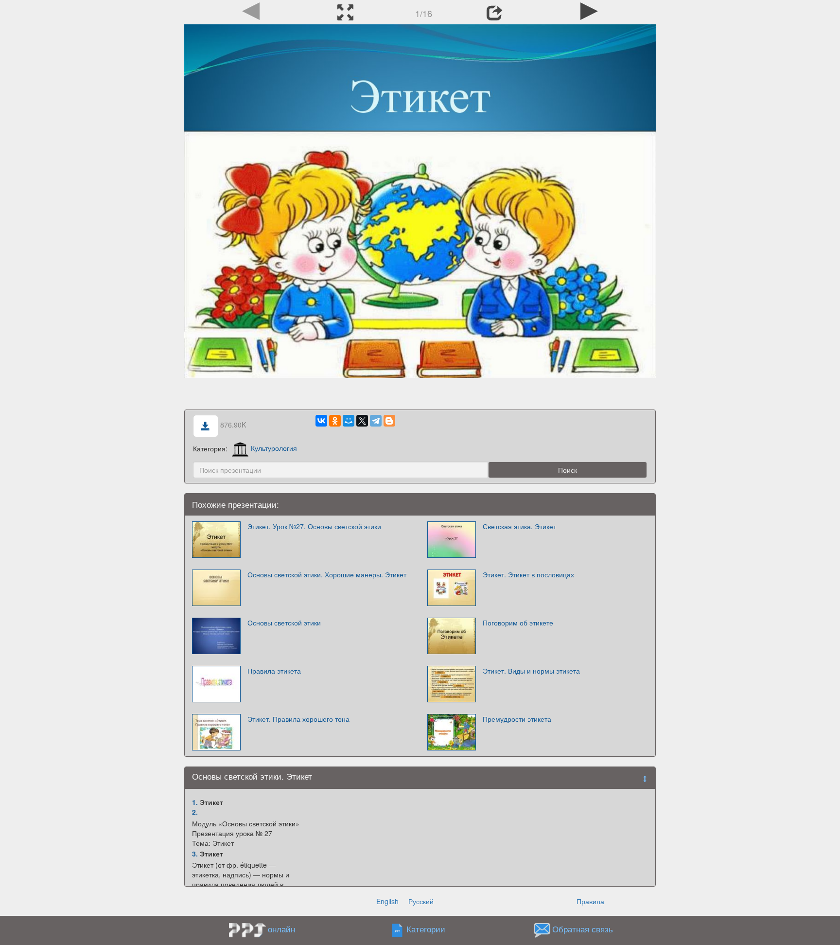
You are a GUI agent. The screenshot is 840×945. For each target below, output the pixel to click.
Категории (425, 929)
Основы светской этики (284, 622)
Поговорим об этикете (518, 622)
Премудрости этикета (517, 719)
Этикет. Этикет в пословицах (528, 574)
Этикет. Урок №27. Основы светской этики (314, 526)
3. (195, 853)
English (387, 901)
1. (195, 802)
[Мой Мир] (348, 421)
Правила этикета (274, 671)
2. (195, 812)
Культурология (274, 448)
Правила (590, 901)
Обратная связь (582, 929)
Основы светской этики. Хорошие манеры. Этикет (326, 574)
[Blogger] (389, 421)
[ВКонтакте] (321, 421)
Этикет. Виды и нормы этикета (531, 671)
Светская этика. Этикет (519, 526)
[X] (362, 421)
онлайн (281, 929)
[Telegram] (376, 421)
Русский (421, 901)
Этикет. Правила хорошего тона (298, 719)
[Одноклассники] (335, 421)
